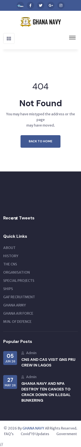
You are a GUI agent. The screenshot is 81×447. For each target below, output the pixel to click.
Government (66, 434)
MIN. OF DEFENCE (17, 321)
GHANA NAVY (33, 428)
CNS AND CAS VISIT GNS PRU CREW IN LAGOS (48, 362)
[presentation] (12, 219)
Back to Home (40, 141)
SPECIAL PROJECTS (18, 280)
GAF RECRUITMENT (19, 297)
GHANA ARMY (14, 305)
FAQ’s (9, 434)
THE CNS (10, 264)
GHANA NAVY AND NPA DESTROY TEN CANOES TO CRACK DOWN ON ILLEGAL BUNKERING (46, 392)
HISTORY (10, 256)
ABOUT (9, 248)
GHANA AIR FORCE (18, 313)
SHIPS (8, 289)
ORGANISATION (16, 272)
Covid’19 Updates (35, 434)
